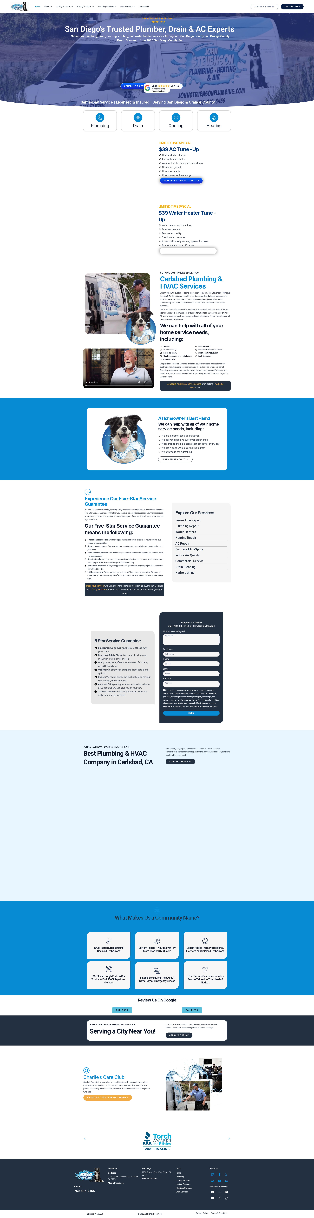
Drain (138, 125)
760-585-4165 (84, 1191)
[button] (264, 6)
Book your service (95, 586)
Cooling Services (183, 1180)
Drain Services (182, 1192)
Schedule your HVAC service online (184, 384)
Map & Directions (116, 1183)
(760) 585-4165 (99, 589)
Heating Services (183, 1184)
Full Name (168, 649)
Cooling (176, 125)
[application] (50, 6)
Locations (112, 1168)
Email (165, 669)
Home (178, 1173)
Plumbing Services (184, 1188)
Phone (166, 659)
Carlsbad (211, 296)
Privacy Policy (202, 1213)
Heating (214, 125)
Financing (180, 1177)
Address (167, 678)
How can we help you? (174, 631)
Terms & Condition (219, 1213)
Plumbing (100, 125)
